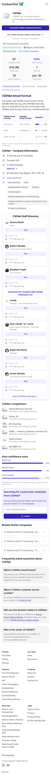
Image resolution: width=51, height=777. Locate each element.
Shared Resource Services (20, 409)
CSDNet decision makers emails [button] (24, 620)
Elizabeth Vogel (18, 269)
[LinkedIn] (13, 22)
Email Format (29, 86)
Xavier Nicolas (17, 373)
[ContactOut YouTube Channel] (8, 765)
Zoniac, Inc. (14, 416)
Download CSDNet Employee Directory (25, 28)
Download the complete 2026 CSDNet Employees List (25, 293)
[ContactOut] (13, 4)
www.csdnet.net (14, 177)
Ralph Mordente (18, 350)
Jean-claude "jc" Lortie (22, 324)
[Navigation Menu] (46, 4)
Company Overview (11, 86)
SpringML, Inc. (15, 446)
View (25, 230)
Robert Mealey (16, 617)
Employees (42, 86)
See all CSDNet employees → (25, 396)
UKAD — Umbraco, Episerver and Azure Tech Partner (29, 431)
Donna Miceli (17, 222)
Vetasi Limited (15, 439)
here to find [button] (25, 600)
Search (27, 516)
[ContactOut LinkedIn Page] (3, 765)
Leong (13, 300)
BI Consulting (15, 424)
